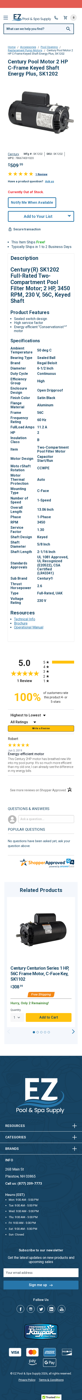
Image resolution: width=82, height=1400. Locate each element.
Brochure (21, 623)
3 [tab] (41, 1032)
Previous (8, 1031)
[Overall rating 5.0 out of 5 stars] (20, 175)
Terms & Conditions (51, 1380)
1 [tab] (34, 1032)
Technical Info (24, 619)
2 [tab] (38, 1032)
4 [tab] (45, 1032)
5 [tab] (49, 1032)
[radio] (58, 662)
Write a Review (41, 728)
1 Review (41, 174)
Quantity (15, 1010)
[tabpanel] (41, 962)
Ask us (49, 181)
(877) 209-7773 (57, 4)
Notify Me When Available (32, 202)
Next (73, 1031)
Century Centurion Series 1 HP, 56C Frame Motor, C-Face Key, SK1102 (39, 973)
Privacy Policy (27, 1380)
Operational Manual (28, 627)
